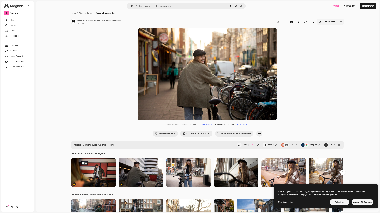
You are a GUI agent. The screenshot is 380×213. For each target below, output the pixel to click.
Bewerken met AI (167, 133)
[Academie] (12, 207)
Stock (81, 13)
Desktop (249, 145)
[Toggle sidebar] (29, 6)
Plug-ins (313, 145)
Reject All (339, 202)
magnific (80, 23)
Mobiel (271, 145)
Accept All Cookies (362, 202)
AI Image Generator (205, 124)
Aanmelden (349, 6)
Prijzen (335, 6)
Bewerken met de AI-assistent (236, 133)
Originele (157, 33)
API (330, 145)
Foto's (89, 13)
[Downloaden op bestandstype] (341, 22)
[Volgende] (343, 172)
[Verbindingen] (6, 207)
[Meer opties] (298, 22)
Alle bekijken (98, 153)
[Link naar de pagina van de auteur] (73, 22)
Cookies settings (286, 202)
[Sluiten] (339, 145)
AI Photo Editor (241, 124)
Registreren (368, 6)
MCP (292, 145)
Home (73, 13)
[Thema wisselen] (17, 207)
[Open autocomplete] (131, 6)
